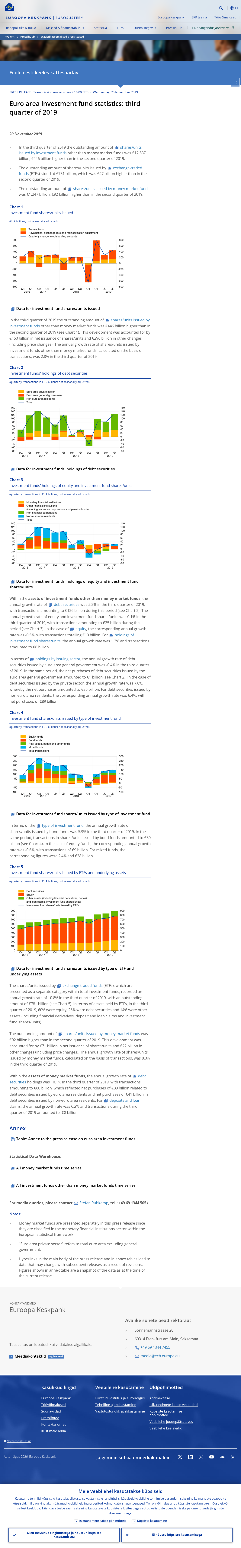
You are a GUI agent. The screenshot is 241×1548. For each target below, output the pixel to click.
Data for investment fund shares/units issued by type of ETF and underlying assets (71, 971)
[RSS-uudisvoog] (232, 1456)
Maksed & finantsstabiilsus (65, 28)
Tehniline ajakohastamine (115, 1405)
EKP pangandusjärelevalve (211, 28)
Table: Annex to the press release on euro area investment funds (75, 1139)
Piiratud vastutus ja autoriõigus (120, 1398)
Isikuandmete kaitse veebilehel (173, 1405)
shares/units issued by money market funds (111, 189)
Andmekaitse (159, 1398)
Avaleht (9, 37)
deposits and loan (124, 1101)
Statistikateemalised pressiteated (62, 37)
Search (221, 8)
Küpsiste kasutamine (152, 1521)
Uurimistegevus (145, 28)
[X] (180, 1456)
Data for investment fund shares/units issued (58, 309)
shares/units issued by (102, 1034)
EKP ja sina (199, 17)
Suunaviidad (51, 1411)
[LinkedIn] (190, 1456)
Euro (120, 28)
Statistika (100, 28)
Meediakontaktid (30, 1357)
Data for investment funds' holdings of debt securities (65, 469)
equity (81, 629)
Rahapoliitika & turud (21, 28)
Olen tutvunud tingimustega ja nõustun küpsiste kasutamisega (64, 1535)
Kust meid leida (53, 1431)
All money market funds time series (49, 1168)
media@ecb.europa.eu (160, 1356)
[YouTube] (211, 1456)
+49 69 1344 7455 (155, 1348)
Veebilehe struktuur (19, 1441)
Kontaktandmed (53, 1424)
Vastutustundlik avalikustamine (120, 1411)
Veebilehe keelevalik (165, 1428)
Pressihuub (174, 28)
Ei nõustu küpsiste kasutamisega (177, 1535)
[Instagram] (201, 1456)
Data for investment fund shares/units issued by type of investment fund (83, 814)
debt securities (66, 605)
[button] (227, 8)
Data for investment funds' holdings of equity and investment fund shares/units (74, 584)
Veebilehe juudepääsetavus (171, 1422)
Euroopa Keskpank (171, 17)
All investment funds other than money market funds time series (76, 1186)
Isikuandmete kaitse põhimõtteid (103, 1521)
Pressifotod (50, 1418)
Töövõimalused (225, 17)
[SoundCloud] (222, 1456)
